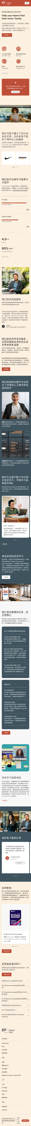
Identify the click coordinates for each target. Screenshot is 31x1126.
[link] (7, 3)
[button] (7, 35)
